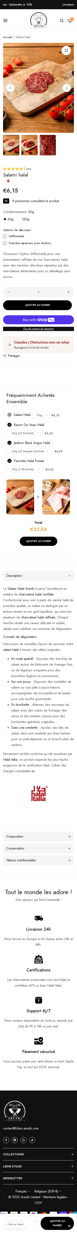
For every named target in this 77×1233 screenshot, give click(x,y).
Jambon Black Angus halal (32, 443)
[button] (67, 88)
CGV (38, 1202)
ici (33, 771)
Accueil (7, 37)
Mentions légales (55, 1197)
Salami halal (22, 414)
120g (25, 219)
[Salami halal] (20, 497)
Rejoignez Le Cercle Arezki (31, 347)
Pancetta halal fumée (29, 461)
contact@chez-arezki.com (21, 1128)
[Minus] (8, 292)
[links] (6, 1140)
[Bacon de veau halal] (56, 497)
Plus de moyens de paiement (38, 329)
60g (10, 219)
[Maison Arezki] (38, 20)
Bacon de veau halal (29, 424)
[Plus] (68, 292)
